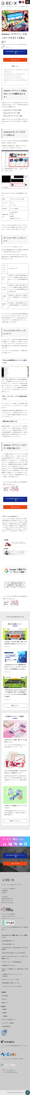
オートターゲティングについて (13, 75)
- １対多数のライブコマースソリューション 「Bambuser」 (12, 975)
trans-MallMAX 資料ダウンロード (15, 51)
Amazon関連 (5, 47)
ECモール (7, 46)
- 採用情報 (4, 1012)
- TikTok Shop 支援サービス (8, 944)
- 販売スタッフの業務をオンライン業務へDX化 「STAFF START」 (15, 969)
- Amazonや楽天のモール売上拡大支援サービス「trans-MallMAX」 (14, 948)
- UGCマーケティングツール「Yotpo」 (11, 979)
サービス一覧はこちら (13, 839)
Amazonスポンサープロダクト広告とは (15, 73)
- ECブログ (4, 999)
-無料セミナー (5, 1002)
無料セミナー (15, 705)
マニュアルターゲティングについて (14, 77)
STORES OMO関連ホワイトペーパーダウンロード (15, 807)
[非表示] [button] (16, 66)
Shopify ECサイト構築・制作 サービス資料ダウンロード (15, 741)
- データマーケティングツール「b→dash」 (12, 986)
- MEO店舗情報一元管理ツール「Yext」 (11, 983)
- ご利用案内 (4, 1016)
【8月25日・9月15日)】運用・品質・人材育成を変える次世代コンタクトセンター (15, 643)
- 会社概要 (4, 1009)
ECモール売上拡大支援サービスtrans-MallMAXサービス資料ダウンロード (15, 772)
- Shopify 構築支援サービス (8, 940)
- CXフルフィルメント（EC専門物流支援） (12, 962)
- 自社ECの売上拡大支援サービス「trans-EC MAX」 (14, 952)
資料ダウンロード (20, 2)
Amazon (10, 47)
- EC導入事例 (5, 995)
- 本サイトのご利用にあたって (9, 1019)
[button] (27, 2)
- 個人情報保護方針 (6, 1026)
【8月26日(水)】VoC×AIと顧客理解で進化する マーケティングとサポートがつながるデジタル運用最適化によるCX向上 (15, 667)
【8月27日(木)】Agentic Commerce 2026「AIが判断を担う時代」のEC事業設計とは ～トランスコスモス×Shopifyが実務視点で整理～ (15, 693)
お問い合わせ (23, 2)
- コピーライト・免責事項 (8, 1023)
